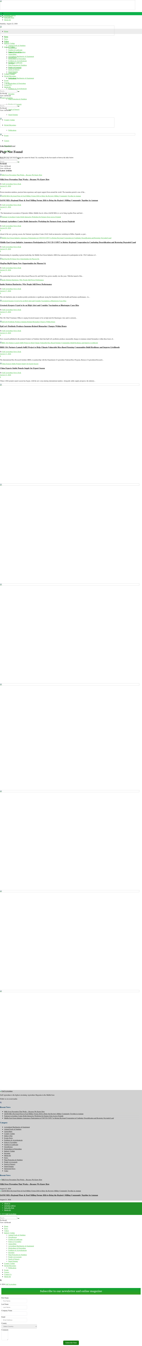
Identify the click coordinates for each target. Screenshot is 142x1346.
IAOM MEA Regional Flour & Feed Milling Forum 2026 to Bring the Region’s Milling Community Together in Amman (49, 200)
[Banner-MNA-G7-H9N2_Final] (69, 840)
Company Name (6, 1310)
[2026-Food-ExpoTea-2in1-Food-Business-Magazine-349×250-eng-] (69, 1040)
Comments (4, 1330)
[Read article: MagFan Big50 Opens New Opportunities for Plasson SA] (69, 259)
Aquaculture (12, 54)
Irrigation (11, 94)
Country (4, 1323)
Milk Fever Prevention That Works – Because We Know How (24, 179)
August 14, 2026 (5, 333)
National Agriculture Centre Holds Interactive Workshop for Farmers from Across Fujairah (37, 221)
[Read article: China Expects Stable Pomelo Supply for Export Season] (69, 364)
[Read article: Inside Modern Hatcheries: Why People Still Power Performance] (69, 280)
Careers (6, 83)
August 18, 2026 (5, 270)
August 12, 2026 (5, 375)
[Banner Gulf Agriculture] (69, 533)
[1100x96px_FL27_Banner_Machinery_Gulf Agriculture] (57, 35)
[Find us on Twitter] (1, 1103)
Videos (6, 41)
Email (3, 1317)
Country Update (9, 74)
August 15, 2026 (5, 312)
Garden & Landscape (15, 62)
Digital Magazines (10, 76)
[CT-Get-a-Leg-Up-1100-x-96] (67, 135)
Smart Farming (13, 114)
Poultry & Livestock (15, 104)
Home (6, 31)
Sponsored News (9, 1168)
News (6, 39)
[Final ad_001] (69, 736)
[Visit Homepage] (69, 20)
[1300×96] (67, 9)
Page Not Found (9, 146)
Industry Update (9, 43)
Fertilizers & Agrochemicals (17, 88)
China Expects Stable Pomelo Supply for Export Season (22, 368)
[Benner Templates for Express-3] (69, 434)
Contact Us (8, 85)
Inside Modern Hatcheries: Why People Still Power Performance (26, 284)
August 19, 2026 (5, 249)
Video (6, 1171)
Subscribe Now (9, 17)
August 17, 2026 (5, 291)
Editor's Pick (8, 1136)
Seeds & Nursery (14, 109)
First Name (5, 1298)
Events (6, 80)
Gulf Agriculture (10, 1214)
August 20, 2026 (5, 228)
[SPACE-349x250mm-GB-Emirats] (69, 633)
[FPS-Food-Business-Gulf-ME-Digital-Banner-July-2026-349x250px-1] (69, 940)
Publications (12, 130)
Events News (8, 1138)
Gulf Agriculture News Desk (11, 184)
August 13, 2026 (5, 354)
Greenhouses (12, 48)
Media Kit (7, 20)
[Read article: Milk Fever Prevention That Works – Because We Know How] (69, 175)
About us (7, 13)
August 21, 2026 (5, 207)
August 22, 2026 (5, 186)
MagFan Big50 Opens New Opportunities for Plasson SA (23, 263)
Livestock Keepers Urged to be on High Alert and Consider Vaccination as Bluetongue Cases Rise (39, 305)
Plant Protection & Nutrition (17, 99)
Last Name (5, 1304)
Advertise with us (10, 1206)
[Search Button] (18, 158)
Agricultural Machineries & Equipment (21, 78)
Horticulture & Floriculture (17, 83)
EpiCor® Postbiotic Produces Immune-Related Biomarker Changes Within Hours (33, 326)
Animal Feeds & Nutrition (16, 45)
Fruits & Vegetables (14, 52)
